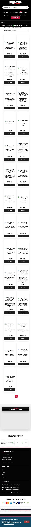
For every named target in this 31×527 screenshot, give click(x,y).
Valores (3, 474)
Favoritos (5, 12)
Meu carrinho (24, 12)
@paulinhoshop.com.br (13, 487)
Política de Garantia (6, 459)
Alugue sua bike (15, 17)
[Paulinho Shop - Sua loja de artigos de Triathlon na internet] (15, 4)
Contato (4, 477)
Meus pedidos (23, 15)
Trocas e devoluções (7, 457)
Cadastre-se (15, 12)
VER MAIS (10, 56)
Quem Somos (6, 15)
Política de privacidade (9, 524)
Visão (3, 472)
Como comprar (15, 15)
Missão (3, 470)
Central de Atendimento (7, 462)
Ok (26, 521)
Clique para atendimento (11, 485)
